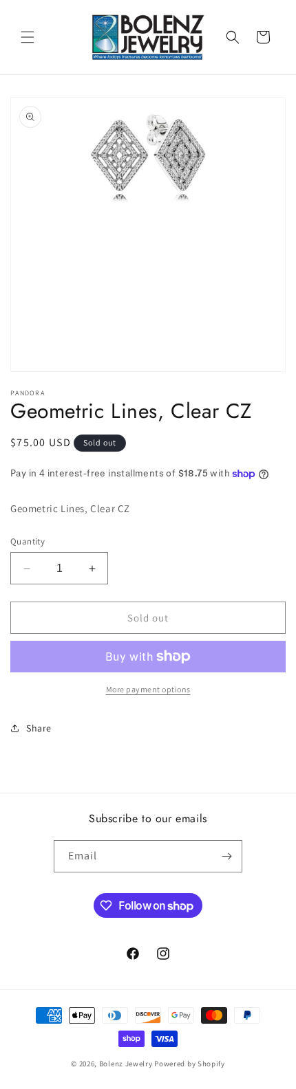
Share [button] (39, 728)
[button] (27, 37)
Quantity (27, 541)
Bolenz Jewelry (126, 1063)
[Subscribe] (226, 856)
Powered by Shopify (189, 1063)
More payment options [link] (148, 689)
